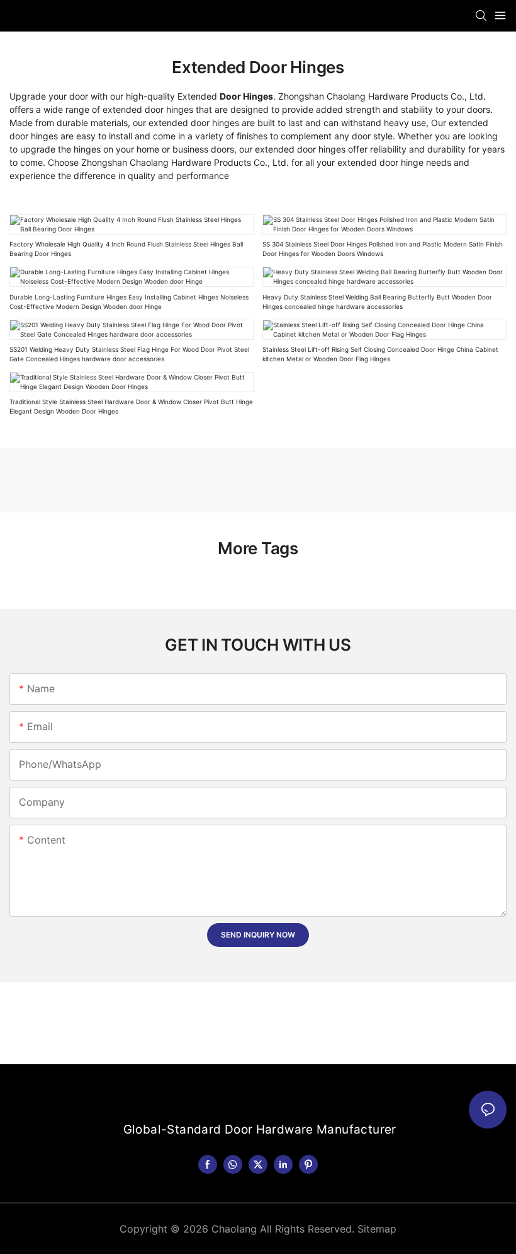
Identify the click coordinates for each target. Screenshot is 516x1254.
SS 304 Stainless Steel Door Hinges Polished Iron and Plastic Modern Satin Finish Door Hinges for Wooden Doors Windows (382, 248)
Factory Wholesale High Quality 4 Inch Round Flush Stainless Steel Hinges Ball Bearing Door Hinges (126, 248)
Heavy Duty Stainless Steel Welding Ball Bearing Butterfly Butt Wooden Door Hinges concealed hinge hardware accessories (377, 301)
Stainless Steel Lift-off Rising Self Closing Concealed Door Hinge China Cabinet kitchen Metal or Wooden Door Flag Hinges (380, 354)
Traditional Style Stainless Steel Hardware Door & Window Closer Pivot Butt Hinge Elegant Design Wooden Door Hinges (131, 406)
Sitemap (376, 1228)
